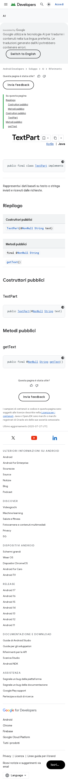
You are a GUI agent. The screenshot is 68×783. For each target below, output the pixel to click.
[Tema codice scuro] (63, 162)
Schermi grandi (12, 551)
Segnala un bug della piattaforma (22, 679)
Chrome (7, 725)
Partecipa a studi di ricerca (18, 696)
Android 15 (9, 601)
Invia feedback (18, 85)
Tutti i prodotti (11, 743)
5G (5, 536)
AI (4, 15)
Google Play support (14, 690)
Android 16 (9, 596)
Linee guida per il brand (41, 756)
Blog (5, 486)
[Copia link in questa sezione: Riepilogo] (26, 206)
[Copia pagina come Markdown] (55, 138)
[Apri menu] (5, 4)
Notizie (7, 480)
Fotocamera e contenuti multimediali (24, 524)
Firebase (8, 731)
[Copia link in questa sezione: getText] (19, 347)
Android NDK (10, 663)
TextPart (41, 165)
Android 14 (9, 607)
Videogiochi (10, 507)
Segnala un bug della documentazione (25, 684)
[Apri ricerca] (42, 4)
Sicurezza (9, 468)
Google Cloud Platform (16, 737)
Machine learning (13, 513)
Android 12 (9, 619)
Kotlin (50, 144)
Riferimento (55, 68)
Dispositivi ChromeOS (15, 563)
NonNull (27, 228)
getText (12, 262)
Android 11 (9, 625)
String (39, 228)
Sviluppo (33, 68)
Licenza (19, 756)
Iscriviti (56, 765)
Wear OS (8, 557)
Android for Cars (12, 569)
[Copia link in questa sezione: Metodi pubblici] (39, 331)
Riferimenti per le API (15, 652)
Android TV (9, 575)
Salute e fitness (11, 518)
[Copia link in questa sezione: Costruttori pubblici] (48, 280)
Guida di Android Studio (17, 640)
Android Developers (13, 68)
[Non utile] (44, 76)
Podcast (7, 492)
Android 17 (9, 590)
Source (7, 474)
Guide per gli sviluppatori (17, 646)
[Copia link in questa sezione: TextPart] (20, 297)
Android (7, 457)
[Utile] (39, 76)
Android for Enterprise (15, 462)
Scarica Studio (11, 657)
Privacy (7, 530)
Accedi (59, 4)
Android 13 (9, 613)
